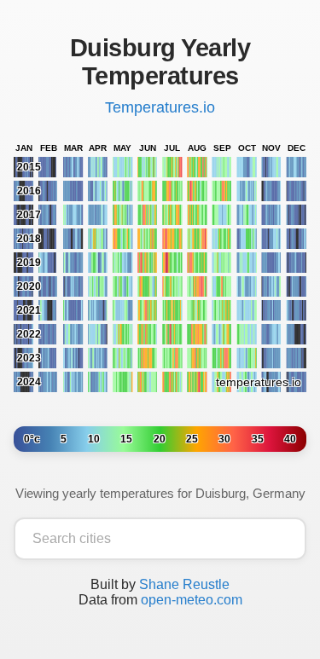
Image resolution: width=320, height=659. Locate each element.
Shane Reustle (184, 584)
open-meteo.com (191, 600)
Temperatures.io (160, 107)
